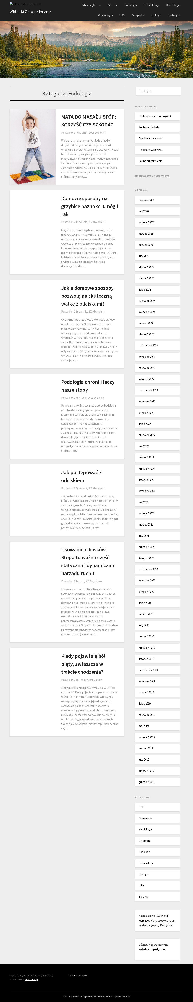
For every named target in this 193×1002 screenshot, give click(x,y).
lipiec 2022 (145, 424)
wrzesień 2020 (147, 580)
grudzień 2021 (147, 468)
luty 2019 (144, 759)
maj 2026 (144, 211)
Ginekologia (105, 15)
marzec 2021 (146, 524)
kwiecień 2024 (147, 312)
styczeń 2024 (146, 334)
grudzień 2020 (147, 547)
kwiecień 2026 (147, 222)
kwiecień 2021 (147, 513)
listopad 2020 (146, 558)
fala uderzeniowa (78, 975)
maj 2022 (144, 446)
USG (122, 15)
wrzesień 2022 (147, 401)
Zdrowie (112, 5)
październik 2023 (148, 345)
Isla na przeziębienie (150, 161)
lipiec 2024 (145, 289)
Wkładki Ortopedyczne (30, 11)
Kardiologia (173, 5)
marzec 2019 (146, 748)
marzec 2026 (146, 233)
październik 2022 (148, 390)
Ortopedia (137, 15)
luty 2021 (144, 536)
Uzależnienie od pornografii (155, 116)
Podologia (130, 5)
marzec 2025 (146, 245)
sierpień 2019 (146, 692)
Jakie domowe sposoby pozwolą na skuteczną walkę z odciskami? (87, 295)
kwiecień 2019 (147, 737)
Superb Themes (121, 996)
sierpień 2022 (146, 412)
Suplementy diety (149, 127)
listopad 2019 (146, 659)
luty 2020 (144, 625)
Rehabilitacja (152, 5)
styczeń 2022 (146, 457)
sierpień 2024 (146, 278)
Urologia (156, 15)
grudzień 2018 (147, 782)
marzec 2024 (146, 323)
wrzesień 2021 (147, 491)
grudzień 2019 (147, 648)
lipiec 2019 (145, 703)
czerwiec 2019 (147, 715)
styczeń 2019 (146, 771)
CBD (141, 807)
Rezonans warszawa (151, 150)
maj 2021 (144, 502)
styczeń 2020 (146, 636)
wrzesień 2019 (147, 681)
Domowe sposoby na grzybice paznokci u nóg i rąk (89, 206)
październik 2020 (148, 569)
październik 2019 (148, 670)
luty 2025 (144, 256)
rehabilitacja (31, 979)
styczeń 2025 (146, 267)
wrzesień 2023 (147, 357)
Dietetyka (174, 15)
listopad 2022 (146, 379)
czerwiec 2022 (147, 435)
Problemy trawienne (150, 138)
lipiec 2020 (145, 603)
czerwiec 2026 (147, 200)
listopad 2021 (146, 480)
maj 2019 (144, 726)
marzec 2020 (146, 614)
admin (101, 132)
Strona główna (91, 5)
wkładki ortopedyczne (152, 949)
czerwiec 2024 (147, 301)
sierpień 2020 (146, 592)
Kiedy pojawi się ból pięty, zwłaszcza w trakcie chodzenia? (83, 664)
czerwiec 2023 (147, 368)
